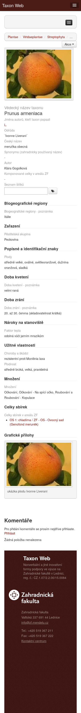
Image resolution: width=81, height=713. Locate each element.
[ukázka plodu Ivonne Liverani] (38, 73)
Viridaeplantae (33, 37)
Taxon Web (13, 5)
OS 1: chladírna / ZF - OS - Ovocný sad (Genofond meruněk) (37, 422)
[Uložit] (52, 191)
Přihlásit (9, 533)
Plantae (13, 37)
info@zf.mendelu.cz (34, 622)
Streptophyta (56, 37)
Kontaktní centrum (33, 641)
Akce (68, 44)
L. (5, 125)
